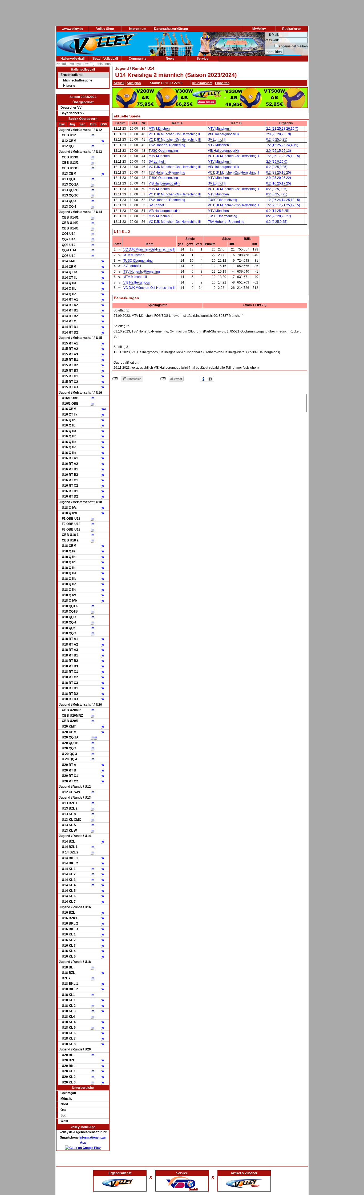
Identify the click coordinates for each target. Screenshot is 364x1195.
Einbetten (222, 83)
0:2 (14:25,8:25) (277, 211)
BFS (93, 124)
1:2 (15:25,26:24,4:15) (282, 145)
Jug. (72, 124)
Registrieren (291, 29)
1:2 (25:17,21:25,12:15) (283, 205)
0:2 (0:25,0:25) (276, 139)
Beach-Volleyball (105, 58)
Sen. (82, 124)
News (170, 58)
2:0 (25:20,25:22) (278, 178)
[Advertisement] (209, 402)
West (64, 1121)
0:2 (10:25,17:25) (278, 183)
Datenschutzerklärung (171, 29)
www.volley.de (72, 29)
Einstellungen (210, 379)
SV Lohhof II (216, 139)
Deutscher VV (71, 107)
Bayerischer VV (72, 113)
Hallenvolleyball (72, 58)
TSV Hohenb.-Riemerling (167, 145)
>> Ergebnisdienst (98, 64)
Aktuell (119, 83)
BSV (103, 124)
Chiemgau (68, 1093)
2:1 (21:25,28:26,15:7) (282, 128)
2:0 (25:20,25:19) (278, 134)
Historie (69, 86)
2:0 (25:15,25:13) (278, 151)
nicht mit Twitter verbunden (163, 378)
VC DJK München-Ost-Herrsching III (175, 139)
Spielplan (134, 83)
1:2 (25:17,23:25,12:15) (283, 156)
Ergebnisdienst (71, 75)
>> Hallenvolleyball (70, 64)
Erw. (62, 124)
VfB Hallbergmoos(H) (223, 134)
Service (202, 58)
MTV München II (219, 128)
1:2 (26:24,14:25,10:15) (283, 200)
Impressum (137, 29)
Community (137, 58)
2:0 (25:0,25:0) (276, 161)
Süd (63, 1115)
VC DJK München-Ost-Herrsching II (174, 134)
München (67, 1098)
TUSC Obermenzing (163, 151)
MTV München (159, 128)
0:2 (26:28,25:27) (278, 216)
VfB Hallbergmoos (136, 282)
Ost (63, 1110)
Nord (64, 1104)
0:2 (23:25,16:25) (278, 172)
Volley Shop (105, 29)
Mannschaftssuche (77, 80)
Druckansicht (202, 83)
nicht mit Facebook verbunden (115, 378)
